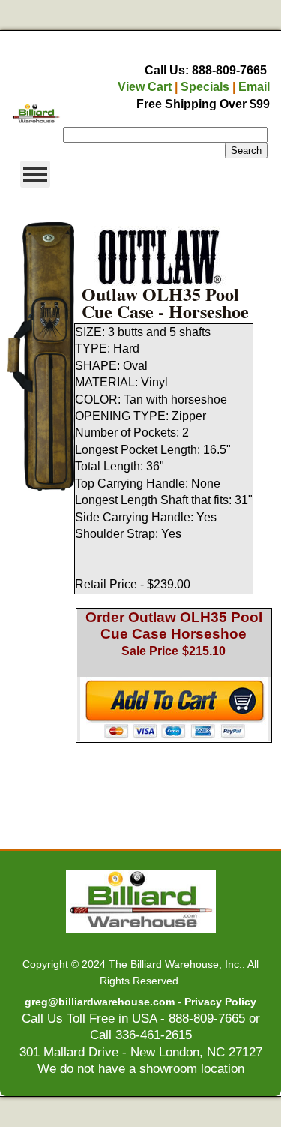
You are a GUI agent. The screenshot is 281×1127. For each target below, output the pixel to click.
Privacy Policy (220, 1002)
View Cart (145, 86)
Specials (205, 86)
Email (254, 86)
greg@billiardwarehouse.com (100, 1002)
